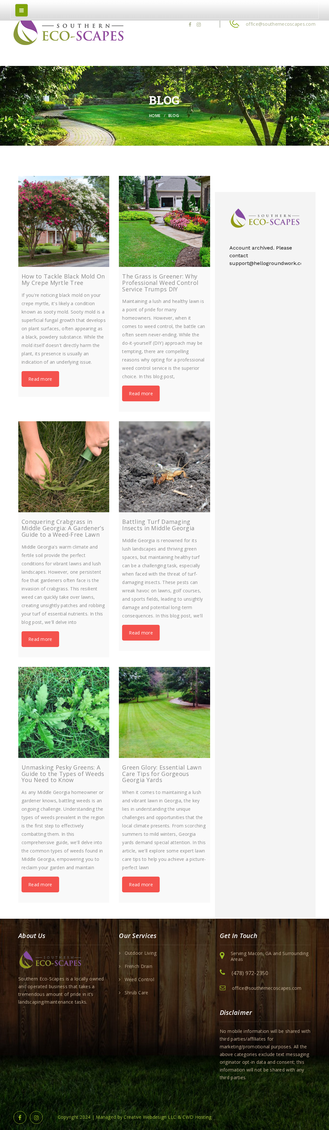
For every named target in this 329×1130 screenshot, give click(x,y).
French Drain (138, 966)
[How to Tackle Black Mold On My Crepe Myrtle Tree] (63, 221)
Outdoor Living (141, 953)
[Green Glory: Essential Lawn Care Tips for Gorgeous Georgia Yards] (164, 712)
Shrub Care (136, 993)
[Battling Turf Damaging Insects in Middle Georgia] (164, 466)
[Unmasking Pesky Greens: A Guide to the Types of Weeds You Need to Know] (63, 712)
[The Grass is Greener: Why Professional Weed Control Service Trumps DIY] (164, 221)
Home (154, 115)
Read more (40, 379)
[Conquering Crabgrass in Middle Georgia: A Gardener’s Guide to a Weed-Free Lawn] (63, 466)
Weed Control (139, 979)
